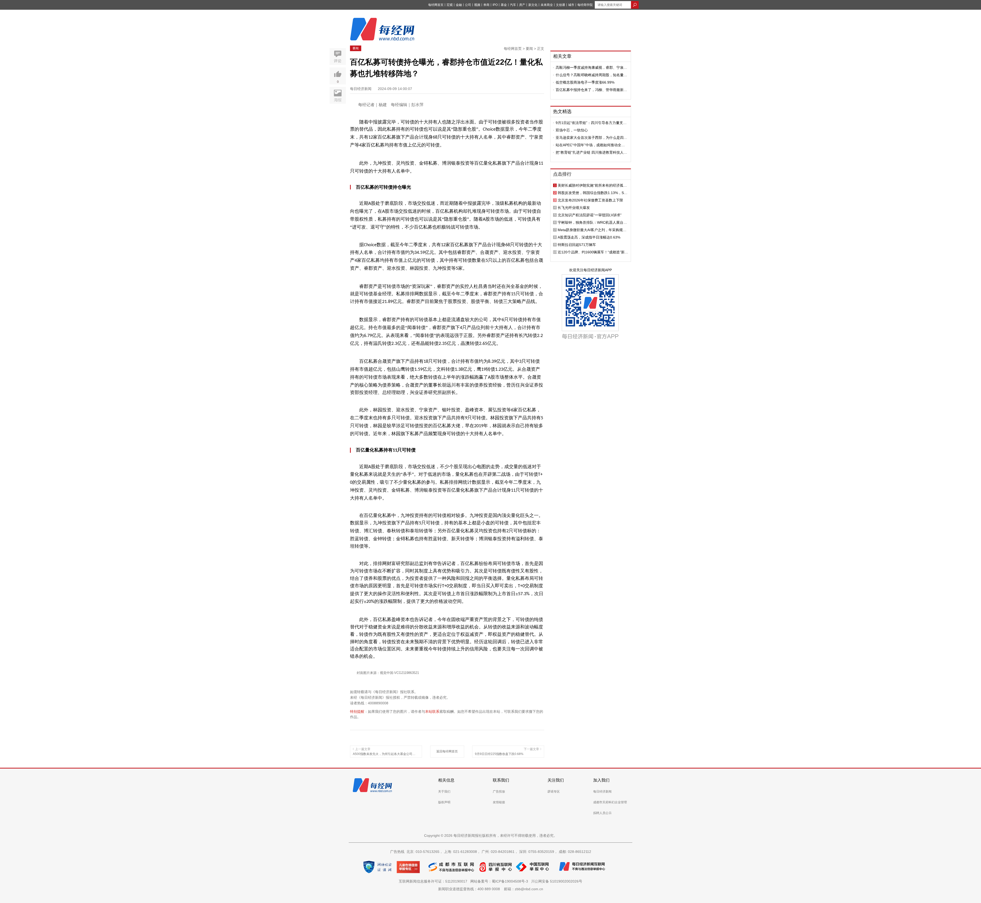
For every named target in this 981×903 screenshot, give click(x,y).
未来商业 (547, 5)
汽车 (513, 5)
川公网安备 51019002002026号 (556, 881)
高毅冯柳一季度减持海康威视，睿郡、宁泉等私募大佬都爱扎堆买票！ (591, 67)
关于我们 (444, 791)
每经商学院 (585, 5)
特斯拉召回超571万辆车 (577, 244)
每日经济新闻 (602, 791)
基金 (504, 5)
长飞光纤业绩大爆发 (574, 207)
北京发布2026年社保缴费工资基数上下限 (590, 200)
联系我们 (501, 780)
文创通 (560, 5)
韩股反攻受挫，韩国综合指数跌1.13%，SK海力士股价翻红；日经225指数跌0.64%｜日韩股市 (593, 193)
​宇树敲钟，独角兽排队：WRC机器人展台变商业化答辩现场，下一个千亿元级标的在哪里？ (592, 222)
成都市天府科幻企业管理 (610, 802)
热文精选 (562, 111)
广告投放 (499, 791)
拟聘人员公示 (602, 813)
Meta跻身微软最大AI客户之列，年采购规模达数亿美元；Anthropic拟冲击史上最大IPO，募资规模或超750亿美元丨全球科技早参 (592, 230)
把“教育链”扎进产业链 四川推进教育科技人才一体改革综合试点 (591, 152)
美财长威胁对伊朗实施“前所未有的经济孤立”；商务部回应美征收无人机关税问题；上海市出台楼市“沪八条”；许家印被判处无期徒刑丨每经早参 (593, 185)
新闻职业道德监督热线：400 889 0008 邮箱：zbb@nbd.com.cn (490, 889)
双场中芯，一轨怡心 (572, 130)
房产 (522, 5)
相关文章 (562, 56)
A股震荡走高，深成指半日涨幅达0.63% (589, 237)
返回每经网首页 (447, 751)
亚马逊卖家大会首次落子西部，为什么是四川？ (590, 137)
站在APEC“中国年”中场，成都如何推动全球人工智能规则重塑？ (590, 145)
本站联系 (432, 711)
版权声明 (444, 802)
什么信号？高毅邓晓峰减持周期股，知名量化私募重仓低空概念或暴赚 (591, 75)
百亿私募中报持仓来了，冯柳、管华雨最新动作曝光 (591, 90)
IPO (495, 5)
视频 (477, 5)
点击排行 (562, 174)
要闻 (356, 48)
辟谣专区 (553, 791)
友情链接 (499, 802)
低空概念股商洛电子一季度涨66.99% (585, 82)
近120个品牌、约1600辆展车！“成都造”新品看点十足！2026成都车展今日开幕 (593, 252)
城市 (571, 5)
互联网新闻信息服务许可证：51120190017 (434, 881)
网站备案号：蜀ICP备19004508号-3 (500, 881)
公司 (468, 5)
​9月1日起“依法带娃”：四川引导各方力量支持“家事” (591, 123)
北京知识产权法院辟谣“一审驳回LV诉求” (590, 215)
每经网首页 (435, 5)
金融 (459, 5)
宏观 (450, 5)
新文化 (533, 5)
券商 (486, 5)
